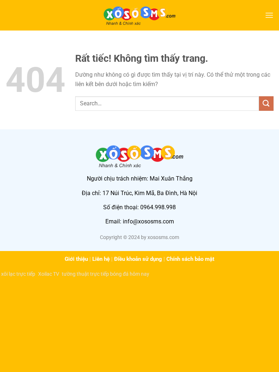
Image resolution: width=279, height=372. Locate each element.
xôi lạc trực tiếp (18, 274)
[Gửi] (266, 103)
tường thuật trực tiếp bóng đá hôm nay (105, 274)
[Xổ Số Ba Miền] (139, 15)
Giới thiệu (76, 259)
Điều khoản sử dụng (138, 259)
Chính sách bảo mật (190, 259)
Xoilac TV (48, 274)
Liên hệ (101, 259)
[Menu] (269, 15)
